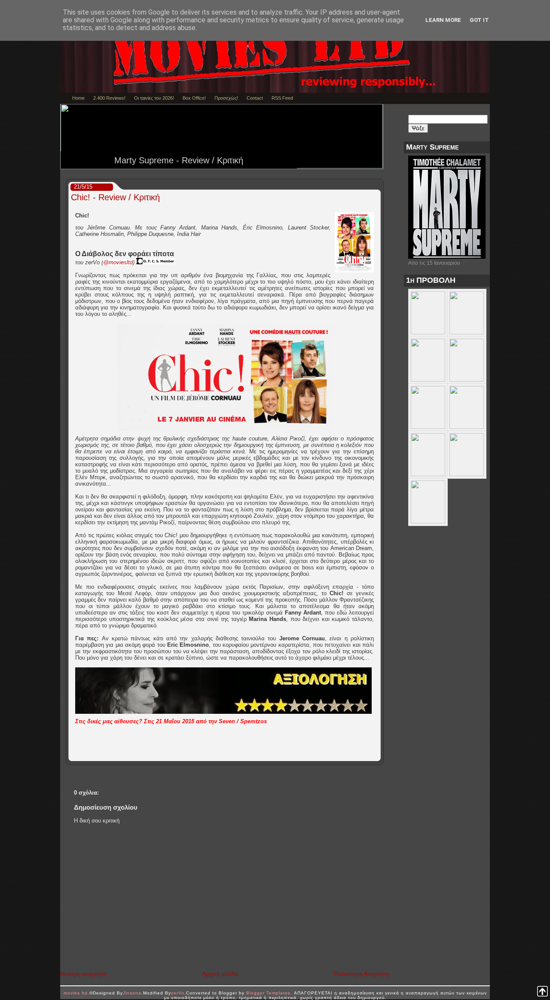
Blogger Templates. (269, 993)
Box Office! (194, 98)
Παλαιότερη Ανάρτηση (361, 974)
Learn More (443, 20)
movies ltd (76, 993)
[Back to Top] (542, 992)
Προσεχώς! (226, 98)
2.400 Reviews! (109, 98)
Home (78, 98)
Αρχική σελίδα (220, 974)
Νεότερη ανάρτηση (83, 974)
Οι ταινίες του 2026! (154, 98)
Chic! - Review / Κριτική (115, 197)
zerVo (177, 993)
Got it (479, 20)
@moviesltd (118, 262)
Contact (255, 98)
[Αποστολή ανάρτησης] (377, 755)
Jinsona (132, 993)
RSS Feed (282, 98)
